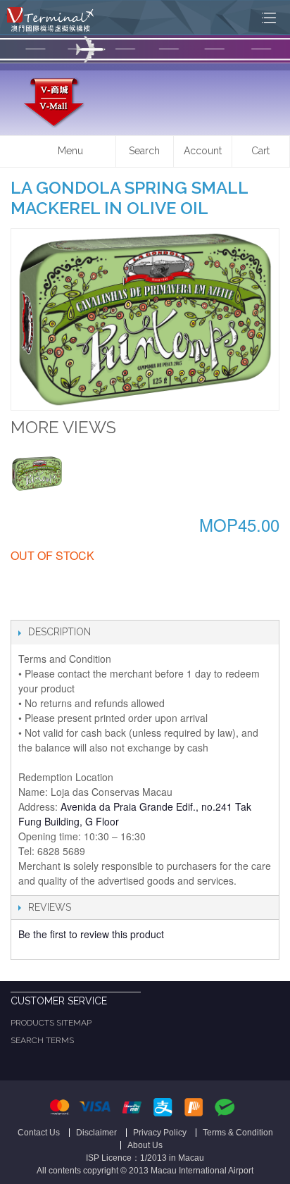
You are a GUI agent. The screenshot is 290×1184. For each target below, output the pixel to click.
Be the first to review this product (91, 934)
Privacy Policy (160, 1133)
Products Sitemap (51, 1023)
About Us (145, 1145)
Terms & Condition (238, 1133)
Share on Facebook (24, 606)
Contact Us (39, 1133)
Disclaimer (96, 1133)
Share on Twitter (53, 606)
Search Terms (42, 1040)
